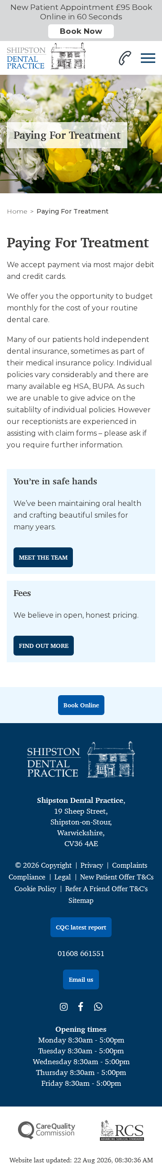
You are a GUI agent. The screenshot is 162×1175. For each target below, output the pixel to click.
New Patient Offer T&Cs (116, 877)
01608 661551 (81, 953)
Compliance (27, 877)
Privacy (92, 865)
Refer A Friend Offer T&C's (106, 888)
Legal (62, 877)
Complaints (129, 865)
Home (17, 211)
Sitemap (81, 900)
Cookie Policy (35, 888)
